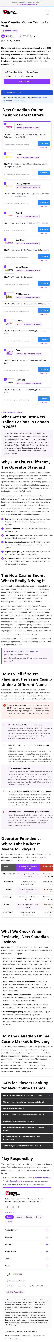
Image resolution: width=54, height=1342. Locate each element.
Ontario (9, 1217)
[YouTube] (18, 1207)
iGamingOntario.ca (17, 1181)
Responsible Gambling (17, 1322)
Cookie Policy (9, 1339)
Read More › (44, 147)
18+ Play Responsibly (15, 1292)
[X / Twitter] (13, 1207)
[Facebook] (7, 1207)
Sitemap (18, 1339)
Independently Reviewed (17, 1281)
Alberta (19, 1217)
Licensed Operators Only (17, 1286)
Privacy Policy (26, 1335)
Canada (29, 1217)
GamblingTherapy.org (43, 1177)
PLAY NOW (44, 143)
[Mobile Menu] (47, 12)
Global (9, 1222)
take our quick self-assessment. (27, 4)
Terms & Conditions (39, 1335)
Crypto (38, 1217)
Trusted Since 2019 (38, 1286)
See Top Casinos (25, 82)
